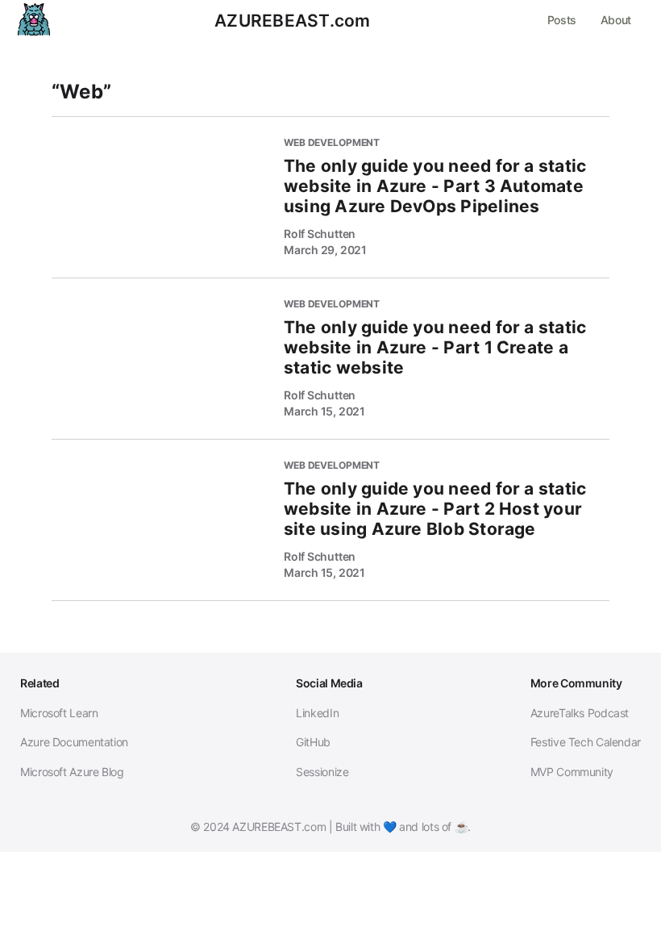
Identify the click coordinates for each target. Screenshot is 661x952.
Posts (561, 20)
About (616, 20)
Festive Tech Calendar (585, 742)
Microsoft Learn (59, 713)
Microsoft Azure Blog (72, 772)
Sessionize (322, 772)
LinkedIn (317, 713)
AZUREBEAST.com (292, 21)
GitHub (313, 742)
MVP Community (571, 772)
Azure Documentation (74, 742)
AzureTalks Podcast (579, 713)
